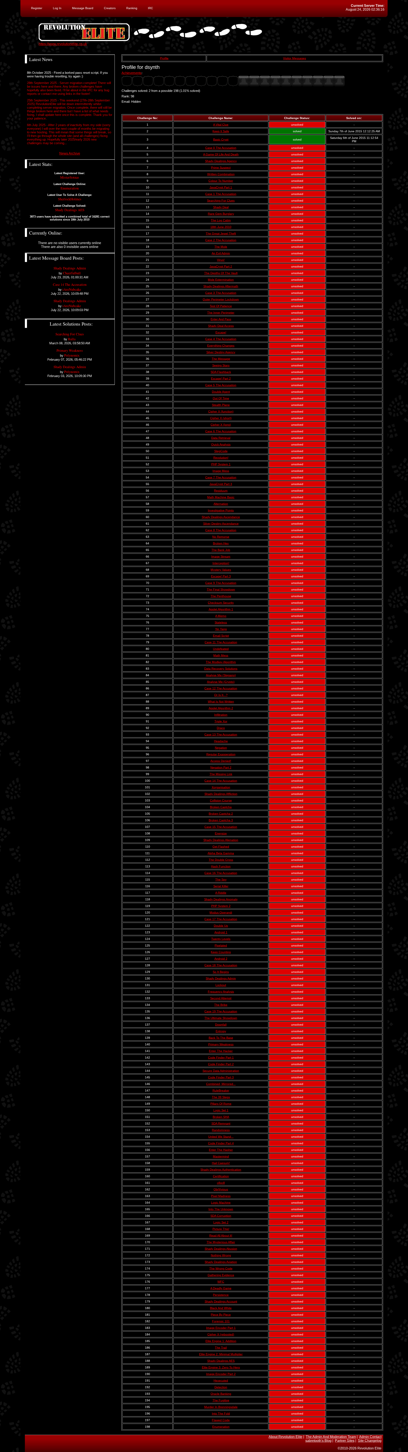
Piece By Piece (221, 1314)
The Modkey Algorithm (221, 662)
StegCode (221, 451)
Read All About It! (220, 1235)
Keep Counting (221, 952)
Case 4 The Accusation (220, 339)
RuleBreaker (220, 1090)
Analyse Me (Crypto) (221, 681)
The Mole (220, 246)
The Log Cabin (221, 220)
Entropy (221, 1031)
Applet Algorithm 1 (221, 609)
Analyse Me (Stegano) (221, 675)
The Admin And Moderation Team (331, 1437)
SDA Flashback (221, 372)
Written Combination (221, 174)
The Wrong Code (220, 1268)
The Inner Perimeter (220, 312)
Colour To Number (220, 180)
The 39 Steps (221, 1097)
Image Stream (220, 556)
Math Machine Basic (220, 497)
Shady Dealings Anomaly (221, 899)
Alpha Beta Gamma (221, 853)
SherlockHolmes (69, 198)
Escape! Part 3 (221, 576)
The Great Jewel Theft (221, 233)
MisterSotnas (69, 177)
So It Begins (221, 972)
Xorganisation (221, 787)
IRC (150, 8)
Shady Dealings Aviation (221, 1262)
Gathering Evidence (221, 1275)
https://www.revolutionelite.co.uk (63, 44)
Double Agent (221, 391)
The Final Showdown (221, 589)
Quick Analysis (221, 444)
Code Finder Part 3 (221, 1077)
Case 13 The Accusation (220, 734)
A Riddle (220, 892)
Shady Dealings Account (221, 1301)
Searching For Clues (221, 200)
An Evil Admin (221, 253)
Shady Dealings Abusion (221, 1248)
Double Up (221, 925)
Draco (221, 728)
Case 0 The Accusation (220, 147)
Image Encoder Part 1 (221, 1328)
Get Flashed (220, 846)
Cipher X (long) (221, 424)
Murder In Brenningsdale (221, 1407)
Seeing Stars (221, 365)
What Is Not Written (221, 701)
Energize (221, 833)
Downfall (221, 1024)
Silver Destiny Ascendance (221, 523)
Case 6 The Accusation (220, 431)
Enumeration (221, 1426)
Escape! (220, 332)
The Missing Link (221, 774)
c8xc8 (221, 1182)
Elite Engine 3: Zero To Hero (221, 1367)
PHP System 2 (221, 906)
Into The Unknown (220, 1209)
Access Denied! (220, 761)
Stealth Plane (221, 405)
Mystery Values (221, 569)
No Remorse (220, 536)
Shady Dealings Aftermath (220, 286)
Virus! (221, 260)
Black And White (221, 1308)
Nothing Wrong (221, 1255)
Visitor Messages (294, 58)
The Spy (221, 879)
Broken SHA (221, 1117)
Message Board (82, 8)
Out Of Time (221, 398)
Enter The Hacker (221, 1051)
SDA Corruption (220, 1215)
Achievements (132, 73)
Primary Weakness (221, 1044)
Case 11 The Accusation (221, 642)
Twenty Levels (220, 939)
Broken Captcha (221, 807)
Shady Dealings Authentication (220, 1169)
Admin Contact (370, 1437)
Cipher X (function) (221, 411)
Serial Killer (220, 886)
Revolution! (220, 457)
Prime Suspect (221, 167)
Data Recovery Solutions (220, 668)
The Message (221, 358)
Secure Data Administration (221, 1070)
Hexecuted (221, 1380)
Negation (221, 747)
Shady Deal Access (221, 325)
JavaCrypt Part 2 (221, 266)
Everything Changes (220, 345)
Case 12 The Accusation (220, 688)
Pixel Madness (221, 1196)
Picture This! (220, 1229)
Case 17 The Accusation (220, 919)
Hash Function (221, 866)
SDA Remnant (220, 1123)
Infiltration (220, 714)
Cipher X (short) (221, 418)
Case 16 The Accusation (220, 873)
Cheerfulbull (72, 272)
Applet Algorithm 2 (221, 708)
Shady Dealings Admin (221, 978)
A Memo (220, 616)
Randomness (221, 1130)
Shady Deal (221, 207)
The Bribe (220, 1004)
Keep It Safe (220, 131)
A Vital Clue (220, 124)
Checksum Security (221, 602)
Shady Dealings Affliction (220, 794)
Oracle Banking (221, 1393)
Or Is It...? (221, 695)
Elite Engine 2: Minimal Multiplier (221, 1354)
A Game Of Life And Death (221, 154)
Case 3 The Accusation (220, 293)
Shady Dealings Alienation (220, 840)
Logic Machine (221, 1202)
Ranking (131, 8)
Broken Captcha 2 (221, 813)
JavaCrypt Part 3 (221, 484)
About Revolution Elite (285, 1437)
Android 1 (220, 932)
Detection (220, 1387)
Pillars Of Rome (220, 1103)
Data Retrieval (220, 438)
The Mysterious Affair (221, 1242)
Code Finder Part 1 (221, 1057)
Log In (57, 8)
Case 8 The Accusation (220, 530)
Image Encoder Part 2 (221, 1374)
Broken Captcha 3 (221, 820)
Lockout (220, 985)
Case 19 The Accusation (220, 1011)
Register (36, 8)
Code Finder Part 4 (221, 1143)
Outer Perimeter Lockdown (221, 299)
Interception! (220, 563)
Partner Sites (344, 1440)
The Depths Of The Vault (221, 273)
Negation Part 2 (220, 767)
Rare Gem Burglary (221, 213)
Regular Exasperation (220, 754)
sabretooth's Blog (318, 1440)
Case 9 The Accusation (220, 583)
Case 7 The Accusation (220, 477)
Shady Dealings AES (221, 1360)
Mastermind (221, 1156)
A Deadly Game (220, 1288)
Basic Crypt (220, 139)
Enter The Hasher (221, 1150)
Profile (164, 58)
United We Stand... (221, 1136)
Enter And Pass (221, 319)
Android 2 (220, 958)
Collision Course (221, 800)
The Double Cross (221, 859)
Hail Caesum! (221, 1163)
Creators (110, 8)
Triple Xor (220, 721)
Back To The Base (221, 1037)
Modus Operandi (221, 912)
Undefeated (221, 649)
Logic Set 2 (220, 1222)
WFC (220, 1281)
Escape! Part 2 (221, 378)
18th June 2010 (220, 227)
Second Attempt (220, 998)
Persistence (221, 1295)
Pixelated (221, 945)
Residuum (221, 490)
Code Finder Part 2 (221, 1064)
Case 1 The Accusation (220, 194)
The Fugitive (220, 1400)
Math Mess (220, 655)
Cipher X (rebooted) (220, 1334)
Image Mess (220, 471)
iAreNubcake (71, 289)
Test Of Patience (221, 306)
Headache (221, 741)
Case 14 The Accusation (220, 780)
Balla (71, 338)
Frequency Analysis (221, 991)
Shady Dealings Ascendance (221, 517)
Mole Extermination (221, 279)
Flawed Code (221, 1420)
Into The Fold (221, 1413)
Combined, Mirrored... (221, 1084)
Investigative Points (221, 510)
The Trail (221, 1347)
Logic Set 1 (220, 1110)
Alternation (221, 503)
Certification (221, 1176)
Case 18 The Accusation (220, 965)
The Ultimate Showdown (220, 1018)
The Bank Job (220, 550)
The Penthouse (221, 596)
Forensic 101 (221, 1321)
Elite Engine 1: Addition (220, 1341)
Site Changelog (369, 1440)
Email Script (221, 635)
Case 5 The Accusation (220, 385)
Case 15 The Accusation (220, 826)
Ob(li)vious (221, 1189)
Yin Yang (221, 629)
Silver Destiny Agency (220, 352)
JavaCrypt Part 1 (221, 187)
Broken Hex (221, 543)
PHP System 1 (221, 464)
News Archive (69, 153)
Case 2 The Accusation (220, 240)
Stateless (221, 622)
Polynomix (71, 355)
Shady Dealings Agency (221, 161)
